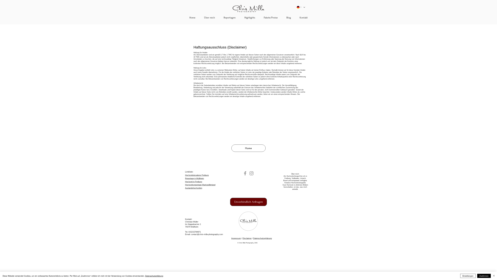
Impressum (236, 238)
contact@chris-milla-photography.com (207, 234)
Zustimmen (484, 276)
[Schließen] (493, 276)
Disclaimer (247, 238)
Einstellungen (467, 276)
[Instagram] (251, 173)
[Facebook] (245, 173)
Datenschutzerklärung (262, 238)
